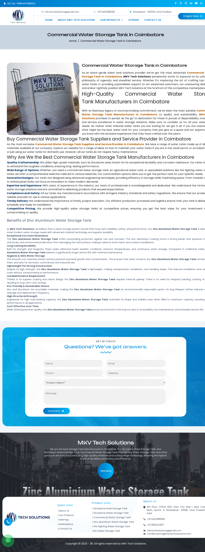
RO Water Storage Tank (107, 530)
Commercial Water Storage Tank (112, 517)
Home (49, 20)
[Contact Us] (8, 524)
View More (105, 470)
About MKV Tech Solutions (76, 20)
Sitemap (133, 20)
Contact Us (152, 20)
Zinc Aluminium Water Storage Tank (114, 522)
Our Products (110, 20)
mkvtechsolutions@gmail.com (62, 11)
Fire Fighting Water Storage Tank (112, 526)
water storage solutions (131, 122)
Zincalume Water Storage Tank (111, 513)
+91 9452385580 (106, 11)
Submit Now (54, 410)
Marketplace (66, 524)
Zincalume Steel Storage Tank (110, 508)
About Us (64, 510)
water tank (114, 73)
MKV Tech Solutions (131, 88)
